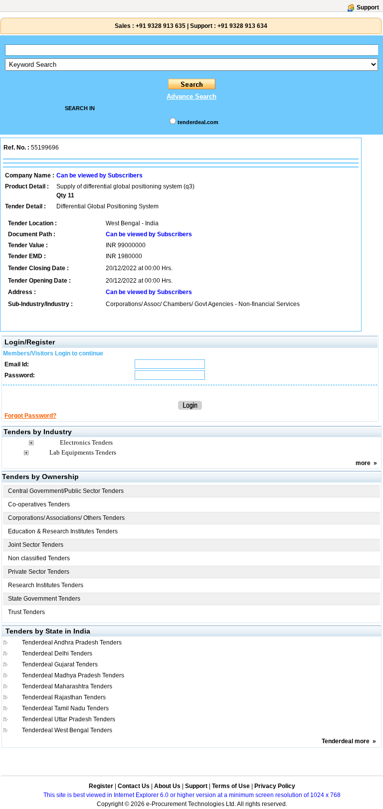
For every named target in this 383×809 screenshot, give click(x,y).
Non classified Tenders (39, 558)
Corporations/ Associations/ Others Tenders (66, 517)
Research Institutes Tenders (45, 585)
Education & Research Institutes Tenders (63, 531)
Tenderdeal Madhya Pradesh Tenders (73, 675)
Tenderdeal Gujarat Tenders (60, 664)
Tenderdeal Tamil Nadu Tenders (65, 708)
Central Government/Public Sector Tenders (66, 490)
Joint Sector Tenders (35, 544)
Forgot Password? (30, 415)
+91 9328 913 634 (242, 25)
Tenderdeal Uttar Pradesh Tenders (68, 719)
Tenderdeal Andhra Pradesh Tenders (72, 642)
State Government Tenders (44, 598)
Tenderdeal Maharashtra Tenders (67, 686)
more (363, 463)
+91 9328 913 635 (160, 25)
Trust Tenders (26, 612)
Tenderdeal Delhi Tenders (57, 653)
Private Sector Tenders (38, 571)
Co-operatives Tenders (39, 504)
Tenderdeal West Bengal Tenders (67, 730)
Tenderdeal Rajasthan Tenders (64, 697)
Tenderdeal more (346, 741)
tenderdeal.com (198, 122)
